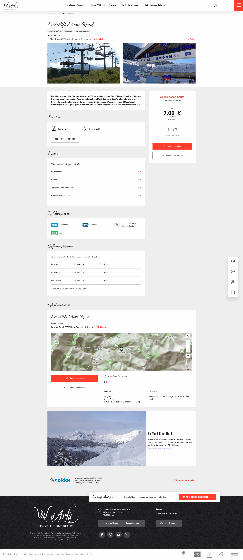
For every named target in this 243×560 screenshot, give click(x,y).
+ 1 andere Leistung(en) (172, 135)
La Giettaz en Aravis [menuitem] (130, 5)
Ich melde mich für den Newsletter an (197, 497)
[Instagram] (110, 536)
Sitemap (60, 554)
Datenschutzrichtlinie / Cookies (79, 554)
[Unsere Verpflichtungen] (196, 554)
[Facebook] (102, 536)
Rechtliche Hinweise (12, 554)
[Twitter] (127, 536)
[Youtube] (118, 536)
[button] (215, 5)
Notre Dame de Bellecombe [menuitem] (156, 5)
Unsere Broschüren (133, 523)
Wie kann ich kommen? (169, 523)
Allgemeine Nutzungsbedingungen (38, 554)
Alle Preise (172, 120)
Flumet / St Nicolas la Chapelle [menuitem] (103, 5)
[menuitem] (10, 5)
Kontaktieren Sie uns (110, 523)
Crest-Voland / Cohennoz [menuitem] (75, 5)
